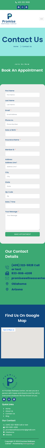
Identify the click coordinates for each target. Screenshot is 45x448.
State (7, 182)
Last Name (9, 100)
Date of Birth (10, 130)
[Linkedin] (26, 7)
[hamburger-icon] (41, 18)
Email (7, 110)
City (7, 172)
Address (8, 159)
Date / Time (10, 202)
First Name (9, 91)
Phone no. (9, 120)
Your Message (11, 211)
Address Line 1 (11, 162)
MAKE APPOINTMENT (22, 234)
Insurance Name (12, 140)
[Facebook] (18, 7)
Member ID (9, 149)
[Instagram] (22, 7)
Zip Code (9, 192)
